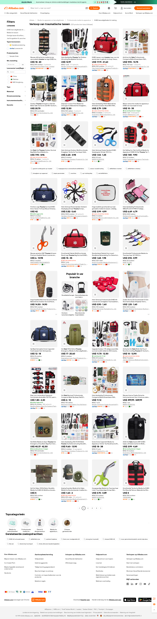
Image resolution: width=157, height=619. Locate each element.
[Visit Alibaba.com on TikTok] (149, 584)
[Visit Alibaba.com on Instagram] (140, 584)
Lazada (78, 609)
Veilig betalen (39, 559)
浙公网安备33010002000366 (113, 616)
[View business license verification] (98, 616)
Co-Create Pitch (9, 563)
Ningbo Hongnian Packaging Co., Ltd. (104, 309)
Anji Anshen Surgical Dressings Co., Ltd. (136, 66)
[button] (86, 8)
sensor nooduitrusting (96, 168)
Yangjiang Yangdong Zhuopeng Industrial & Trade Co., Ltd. (74, 216)
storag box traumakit (92, 539)
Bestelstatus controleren (134, 567)
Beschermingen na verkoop (44, 571)
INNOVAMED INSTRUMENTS (40, 262)
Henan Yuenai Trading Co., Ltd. (40, 218)
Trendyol (101, 609)
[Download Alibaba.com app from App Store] (129, 600)
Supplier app (85, 600)
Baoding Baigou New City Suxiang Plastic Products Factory (43, 406)
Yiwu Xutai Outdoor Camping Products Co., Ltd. (105, 68)
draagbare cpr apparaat (40, 173)
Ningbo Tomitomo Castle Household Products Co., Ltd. (74, 66)
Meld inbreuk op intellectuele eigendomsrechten (105, 576)
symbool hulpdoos (51, 539)
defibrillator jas (35, 539)
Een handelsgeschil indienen (105, 567)
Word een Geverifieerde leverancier (138, 571)
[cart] (115, 8)
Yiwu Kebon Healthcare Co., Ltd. (40, 161)
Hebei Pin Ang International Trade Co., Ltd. (74, 264)
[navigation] (16, 264)
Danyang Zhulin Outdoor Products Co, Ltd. (43, 309)
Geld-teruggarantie (41, 563)
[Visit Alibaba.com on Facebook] (127, 584)
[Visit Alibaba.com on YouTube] (145, 584)
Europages (109, 609)
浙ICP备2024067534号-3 (133, 616)
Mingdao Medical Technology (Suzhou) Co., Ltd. (136, 309)
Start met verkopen (132, 563)
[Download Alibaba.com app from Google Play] (145, 600)
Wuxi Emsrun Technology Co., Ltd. (41, 113)
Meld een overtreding (103, 581)
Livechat (99, 563)
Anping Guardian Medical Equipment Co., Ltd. (105, 262)
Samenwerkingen (132, 575)
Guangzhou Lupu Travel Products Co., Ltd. (74, 358)
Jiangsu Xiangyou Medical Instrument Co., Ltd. (136, 360)
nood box (73, 173)
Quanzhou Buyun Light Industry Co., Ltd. (105, 218)
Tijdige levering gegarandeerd (45, 567)
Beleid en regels (40, 581)
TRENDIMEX (34, 358)
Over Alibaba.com (10, 554)
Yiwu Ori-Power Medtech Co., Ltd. (72, 113)
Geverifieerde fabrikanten (73, 559)
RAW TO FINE (127, 262)
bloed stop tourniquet (26, 544)
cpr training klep (87, 173)
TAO (95, 609)
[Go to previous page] (79, 508)
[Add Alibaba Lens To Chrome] (38, 600)
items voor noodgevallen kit (71, 539)
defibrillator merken (116, 168)
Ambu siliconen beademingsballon (49, 544)
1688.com (56, 609)
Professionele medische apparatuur (79, 20)
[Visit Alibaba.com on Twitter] (136, 584)
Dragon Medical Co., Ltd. (131, 114)
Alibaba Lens (8, 600)
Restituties (99, 571)
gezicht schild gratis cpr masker (42, 168)
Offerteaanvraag (70, 563)
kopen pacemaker (59, 173)
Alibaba (31, 20)
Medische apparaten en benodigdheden (50, 20)
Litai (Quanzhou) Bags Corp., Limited (42, 66)
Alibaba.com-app (115, 600)
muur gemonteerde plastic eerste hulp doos (134, 539)
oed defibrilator (103, 173)
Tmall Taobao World (68, 609)
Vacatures (7, 573)
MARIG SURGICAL (98, 159)
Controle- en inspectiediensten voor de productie (48, 576)
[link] (154, 598)
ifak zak (11, 544)
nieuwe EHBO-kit (110, 539)
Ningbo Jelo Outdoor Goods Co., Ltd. (104, 360)
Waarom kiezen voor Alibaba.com (15, 559)
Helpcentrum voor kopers (104, 559)
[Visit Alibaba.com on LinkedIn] (132, 584)
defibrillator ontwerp (134, 168)
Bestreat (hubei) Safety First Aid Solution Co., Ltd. (74, 404)
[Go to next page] (101, 508)
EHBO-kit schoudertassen (17, 539)
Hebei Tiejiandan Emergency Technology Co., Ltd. (136, 159)
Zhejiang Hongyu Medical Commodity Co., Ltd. (136, 216)
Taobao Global (87, 609)
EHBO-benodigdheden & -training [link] (105, 20)
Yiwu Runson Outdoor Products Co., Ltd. (74, 159)
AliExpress (48, 609)
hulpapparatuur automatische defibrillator (71, 168)
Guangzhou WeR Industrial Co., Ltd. (103, 114)
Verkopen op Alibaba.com (134, 559)
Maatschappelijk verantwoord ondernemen (14, 568)
